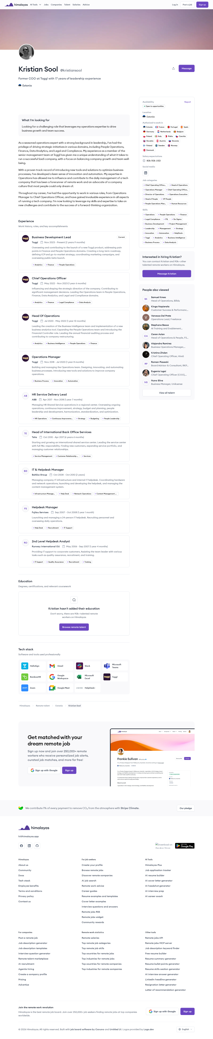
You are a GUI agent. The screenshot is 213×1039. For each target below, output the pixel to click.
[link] (24, 706)
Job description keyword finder (162, 948)
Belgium (180, 132)
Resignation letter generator (160, 984)
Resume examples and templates (100, 896)
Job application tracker (158, 870)
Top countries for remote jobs (98, 953)
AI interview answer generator (161, 974)
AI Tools (34, 4)
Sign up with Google (46, 770)
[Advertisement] (74, 103)
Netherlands (165, 132)
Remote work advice (93, 885)
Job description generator (32, 943)
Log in (175, 4)
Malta (170, 136)
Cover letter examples (94, 901)
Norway (174, 145)
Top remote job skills (93, 948)
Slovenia (175, 141)
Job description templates (32, 948)
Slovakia (149, 141)
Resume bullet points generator (162, 963)
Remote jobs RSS (91, 911)
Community (24, 870)
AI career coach (154, 896)
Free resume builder (155, 953)
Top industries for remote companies (102, 969)
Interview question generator (34, 953)
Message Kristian (166, 273)
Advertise (23, 984)
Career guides (89, 891)
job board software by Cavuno (87, 1029)
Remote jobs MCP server (158, 943)
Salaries (76, 4)
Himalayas (25, 705)
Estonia (59, 705)
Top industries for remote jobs (98, 958)
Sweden (161, 145)
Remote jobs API (154, 937)
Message (187, 68)
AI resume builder (154, 875)
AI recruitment (26, 963)
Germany (150, 132)
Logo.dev (149, 1029)
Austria (163, 141)
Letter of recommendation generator (165, 989)
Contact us (24, 901)
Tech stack (24, 880)
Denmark (150, 150)
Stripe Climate (130, 808)
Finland (149, 145)
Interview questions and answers (100, 906)
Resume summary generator (160, 958)
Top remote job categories (96, 943)
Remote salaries (90, 937)
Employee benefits (28, 885)
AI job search (89, 880)
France (161, 127)
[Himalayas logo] (16, 4)
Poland (149, 136)
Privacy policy (26, 896)
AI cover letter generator (158, 880)
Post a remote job (28, 937)
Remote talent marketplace (33, 958)
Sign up (202, 4)
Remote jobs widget (92, 917)
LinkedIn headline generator (160, 979)
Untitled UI (115, 1029)
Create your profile (92, 865)
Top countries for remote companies (102, 963)
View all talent (167, 392)
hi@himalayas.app (28, 836)
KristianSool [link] (75, 705)
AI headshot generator (157, 885)
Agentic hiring (26, 969)
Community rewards (93, 922)
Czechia (182, 136)
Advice (86, 4)
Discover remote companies (97, 875)
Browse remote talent (74, 627)
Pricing (22, 979)
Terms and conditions (30, 891)
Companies (56, 4)
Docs (21, 875)
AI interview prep (154, 891)
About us (23, 865)
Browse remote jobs (92, 870)
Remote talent (43, 705)
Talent (67, 4)
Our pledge (186, 808)
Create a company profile (32, 974)
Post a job (187, 4)
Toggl (35, 242)
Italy (160, 136)
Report (187, 102)
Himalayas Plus (153, 865)
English (185, 1029)
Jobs (46, 4)
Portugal (174, 127)
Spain (186, 127)
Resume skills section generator (162, 969)
